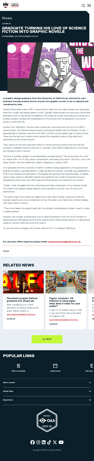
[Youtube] (61, 442)
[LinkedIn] (44, 442)
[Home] (10, 8)
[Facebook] (32, 442)
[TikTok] (49, 442)
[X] (55, 442)
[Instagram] (38, 442)
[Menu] (89, 5)
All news (47, 339)
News (7, 18)
